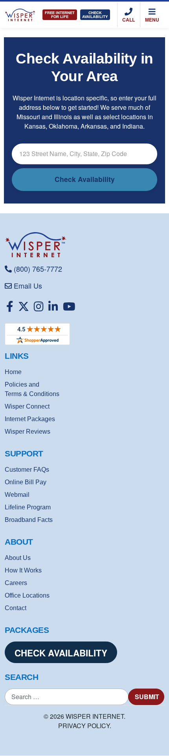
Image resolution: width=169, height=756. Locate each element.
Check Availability (95, 14)
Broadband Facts (29, 519)
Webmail (17, 494)
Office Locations (27, 595)
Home (13, 372)
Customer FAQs (27, 469)
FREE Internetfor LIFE (60, 14)
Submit (147, 696)
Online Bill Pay (25, 482)
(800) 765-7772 (38, 269)
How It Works (23, 570)
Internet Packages (30, 419)
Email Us (28, 285)
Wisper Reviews (27, 431)
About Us (18, 557)
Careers (16, 583)
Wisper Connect (27, 406)
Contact (15, 608)
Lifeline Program (28, 507)
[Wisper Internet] (84, 244)
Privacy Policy (84, 725)
